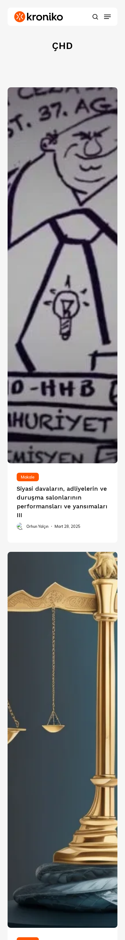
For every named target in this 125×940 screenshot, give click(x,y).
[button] (107, 17)
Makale (28, 477)
